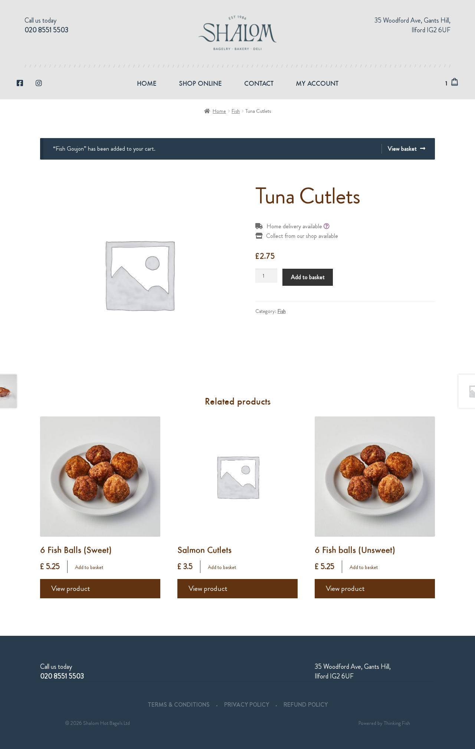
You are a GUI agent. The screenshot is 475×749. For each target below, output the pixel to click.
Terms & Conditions (179, 704)
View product (70, 588)
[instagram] (39, 83)
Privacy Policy (246, 704)
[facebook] (20, 83)
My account (317, 83)
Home (147, 83)
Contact (258, 83)
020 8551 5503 (46, 30)
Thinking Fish (397, 723)
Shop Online (200, 83)
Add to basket (308, 277)
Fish (236, 111)
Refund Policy (306, 704)
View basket (402, 148)
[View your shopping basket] (457, 82)
